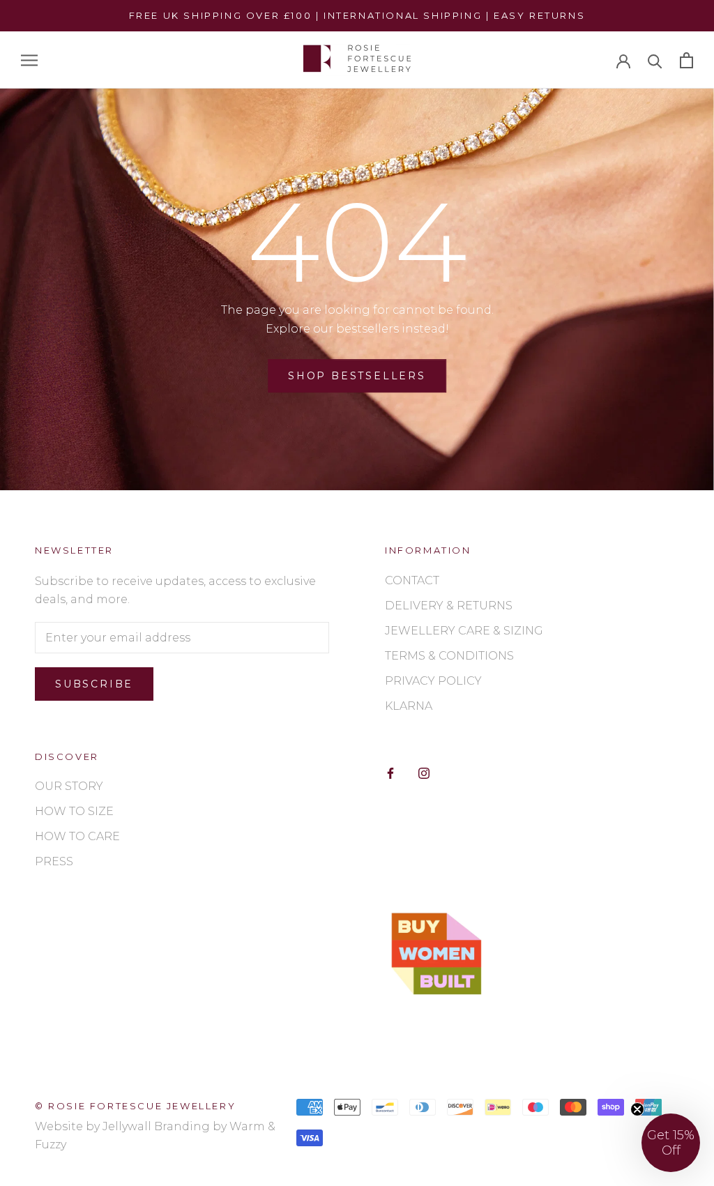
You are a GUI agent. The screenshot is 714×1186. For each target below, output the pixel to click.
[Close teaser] (637, 1109)
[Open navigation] (29, 60)
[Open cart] (686, 60)
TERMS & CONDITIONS (449, 655)
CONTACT (412, 580)
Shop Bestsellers (357, 376)
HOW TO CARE (77, 836)
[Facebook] (390, 772)
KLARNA (408, 706)
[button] (670, 1142)
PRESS (54, 861)
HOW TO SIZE (74, 811)
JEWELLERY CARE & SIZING (464, 630)
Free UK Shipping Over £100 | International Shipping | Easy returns (357, 15)
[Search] (655, 60)
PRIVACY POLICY (433, 680)
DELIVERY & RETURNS (448, 605)
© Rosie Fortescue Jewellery (135, 1105)
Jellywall (126, 1126)
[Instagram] (424, 772)
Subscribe (94, 684)
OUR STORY (69, 786)
